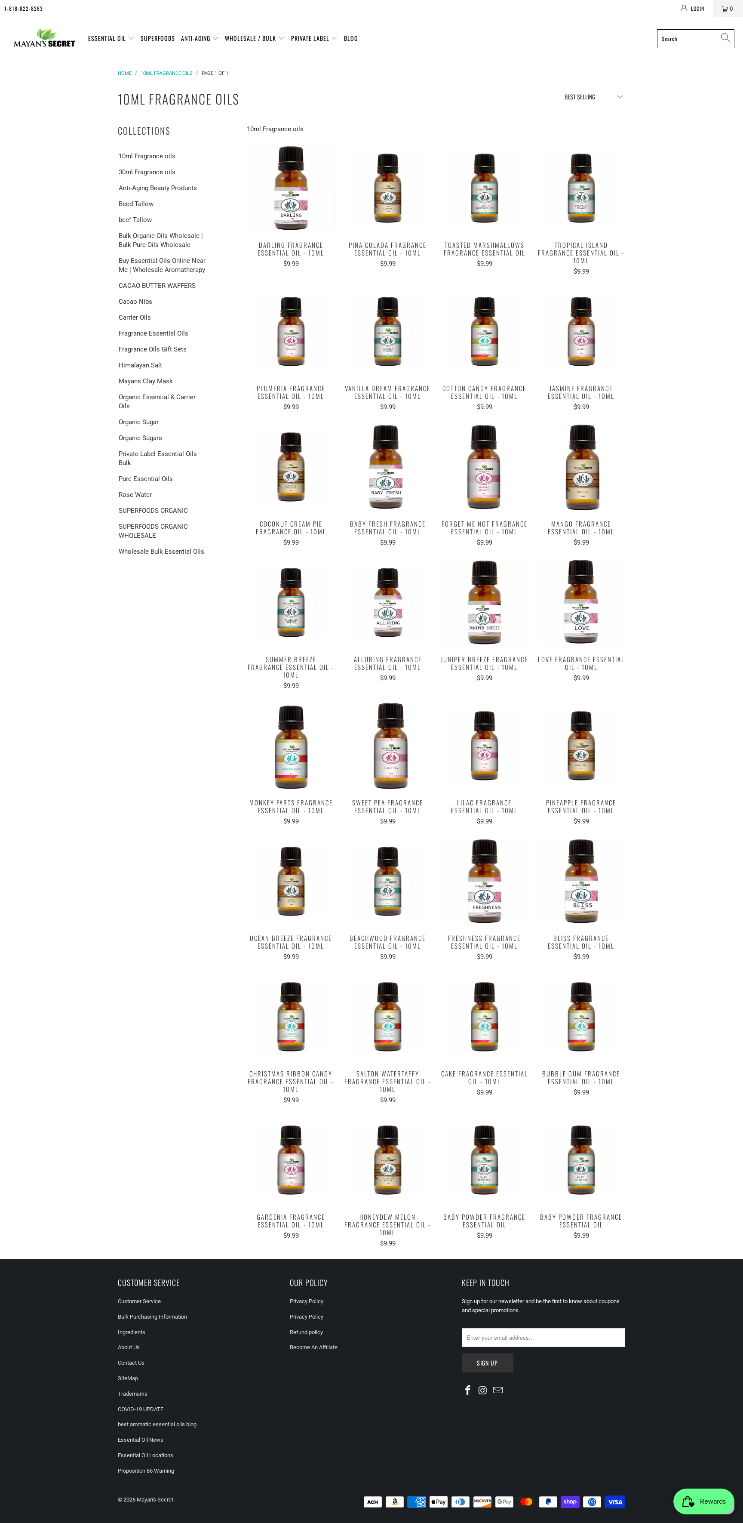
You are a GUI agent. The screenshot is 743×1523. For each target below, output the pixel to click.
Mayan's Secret (155, 1499)
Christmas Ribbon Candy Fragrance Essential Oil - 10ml (291, 1017)
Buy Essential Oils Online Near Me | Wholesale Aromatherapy (162, 265)
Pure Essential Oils (146, 479)
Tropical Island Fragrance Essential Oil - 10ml (581, 188)
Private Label (311, 38)
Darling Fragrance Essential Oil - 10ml (291, 188)
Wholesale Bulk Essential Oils (161, 551)
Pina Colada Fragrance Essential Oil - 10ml (388, 188)
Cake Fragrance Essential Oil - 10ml (484, 1017)
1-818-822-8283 (23, 8)
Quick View (291, 207)
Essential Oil (108, 38)
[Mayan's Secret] (44, 38)
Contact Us (131, 1363)
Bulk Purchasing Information (152, 1316)
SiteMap (128, 1378)
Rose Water (135, 495)
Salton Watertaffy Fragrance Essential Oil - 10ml (388, 1017)
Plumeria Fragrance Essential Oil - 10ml (291, 331)
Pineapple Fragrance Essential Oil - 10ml (581, 746)
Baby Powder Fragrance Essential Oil (484, 1160)
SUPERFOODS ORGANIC (153, 511)
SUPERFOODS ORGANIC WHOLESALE (153, 531)
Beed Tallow (136, 204)
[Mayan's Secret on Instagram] (483, 1391)
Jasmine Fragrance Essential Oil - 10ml (581, 331)
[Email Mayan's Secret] (497, 1391)
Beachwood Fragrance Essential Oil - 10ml (388, 881)
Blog (351, 38)
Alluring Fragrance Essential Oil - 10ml (388, 602)
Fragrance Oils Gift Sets (153, 349)
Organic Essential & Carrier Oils (157, 401)
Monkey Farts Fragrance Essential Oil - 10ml (291, 746)
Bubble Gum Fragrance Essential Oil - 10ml (581, 1017)
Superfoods (158, 38)
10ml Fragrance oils (147, 156)
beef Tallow (135, 220)
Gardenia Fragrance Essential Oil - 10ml (291, 1160)
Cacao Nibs (135, 301)
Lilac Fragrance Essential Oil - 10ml (484, 746)
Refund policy (306, 1332)
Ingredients (131, 1332)
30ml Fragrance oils (147, 172)
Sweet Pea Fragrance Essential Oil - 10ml (388, 746)
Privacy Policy (306, 1301)
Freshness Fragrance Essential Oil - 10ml (484, 881)
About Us (129, 1347)
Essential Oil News (140, 1440)
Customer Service (139, 1301)
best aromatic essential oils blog (157, 1424)
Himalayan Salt (140, 365)
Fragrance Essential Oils (153, 333)
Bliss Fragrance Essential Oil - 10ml (581, 881)
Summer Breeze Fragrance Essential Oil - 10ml (291, 602)
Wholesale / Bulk (251, 38)
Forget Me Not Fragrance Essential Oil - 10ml (484, 467)
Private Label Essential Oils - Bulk (159, 458)
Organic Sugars (140, 438)
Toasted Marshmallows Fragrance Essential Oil (484, 188)
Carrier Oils (135, 317)
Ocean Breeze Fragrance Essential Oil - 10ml (291, 881)
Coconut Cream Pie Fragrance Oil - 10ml (291, 467)
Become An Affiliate (314, 1347)
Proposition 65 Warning (146, 1471)
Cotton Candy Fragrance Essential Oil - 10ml (484, 331)
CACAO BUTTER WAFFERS (157, 286)
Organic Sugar (139, 422)
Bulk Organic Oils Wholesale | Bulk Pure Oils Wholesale (161, 240)
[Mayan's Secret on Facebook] (468, 1391)
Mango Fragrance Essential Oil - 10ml (581, 467)
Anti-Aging (196, 38)
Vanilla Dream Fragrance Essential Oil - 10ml (388, 331)
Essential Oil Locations (145, 1455)
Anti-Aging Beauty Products (158, 188)
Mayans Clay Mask (146, 381)
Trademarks (132, 1393)
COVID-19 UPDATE (140, 1409)
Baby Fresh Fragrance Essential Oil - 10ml (388, 467)
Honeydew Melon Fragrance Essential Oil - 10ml (388, 1160)
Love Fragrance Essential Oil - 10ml (581, 602)
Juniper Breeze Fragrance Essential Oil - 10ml (484, 602)
